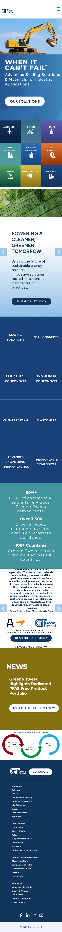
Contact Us (17, 876)
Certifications (18, 823)
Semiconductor (19, 813)
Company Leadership (22, 865)
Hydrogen (16, 816)
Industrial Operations (22, 801)
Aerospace (17, 786)
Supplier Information (22, 839)
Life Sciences (18, 805)
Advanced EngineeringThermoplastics (15, 461)
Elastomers (46, 420)
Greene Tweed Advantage (25, 857)
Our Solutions (25, 101)
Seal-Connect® (46, 337)
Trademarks (17, 842)
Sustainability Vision (21, 868)
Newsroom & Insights (22, 887)
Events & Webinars (21, 891)
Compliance (17, 827)
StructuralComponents (15, 379)
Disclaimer (16, 846)
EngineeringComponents (46, 379)
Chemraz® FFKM (15, 420)
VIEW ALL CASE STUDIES (29, 647)
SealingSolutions (15, 337)
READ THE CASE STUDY (31, 638)
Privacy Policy (18, 902)
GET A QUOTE (40, 771)
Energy (15, 809)
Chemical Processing (22, 797)
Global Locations (20, 861)
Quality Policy (18, 831)
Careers (15, 872)
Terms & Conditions (21, 898)
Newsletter (17, 895)
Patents (16, 835)
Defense (16, 790)
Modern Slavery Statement (25, 850)
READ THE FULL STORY (34, 708)
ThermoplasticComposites (46, 462)
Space (15, 794)
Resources (17, 883)
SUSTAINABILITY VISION (31, 301)
